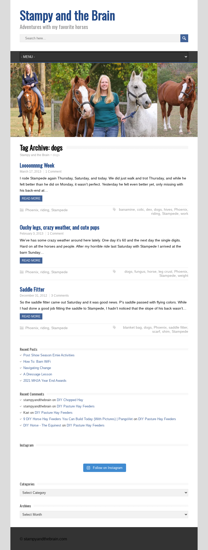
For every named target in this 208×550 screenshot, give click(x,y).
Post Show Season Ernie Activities (49, 355)
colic (140, 209)
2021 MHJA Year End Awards (44, 381)
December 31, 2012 (33, 295)
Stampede (59, 210)
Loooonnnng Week (37, 165)
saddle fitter (178, 327)
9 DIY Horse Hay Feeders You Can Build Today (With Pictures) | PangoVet (78, 419)
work (184, 213)
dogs (158, 209)
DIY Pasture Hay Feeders (76, 406)
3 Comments (60, 295)
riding (44, 210)
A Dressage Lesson (37, 374)
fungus (139, 271)
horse (152, 271)
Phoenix (31, 210)
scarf (156, 331)
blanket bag (132, 327)
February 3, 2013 (31, 233)
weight (183, 275)
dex (149, 209)
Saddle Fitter (32, 289)
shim (166, 331)
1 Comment (53, 171)
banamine (127, 209)
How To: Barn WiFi (37, 361)
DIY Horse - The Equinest (42, 425)
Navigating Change (37, 368)
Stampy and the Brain (67, 15)
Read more (31, 198)
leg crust (165, 271)
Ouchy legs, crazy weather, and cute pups (59, 227)
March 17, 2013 (30, 171)
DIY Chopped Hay (70, 400)
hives (168, 209)
